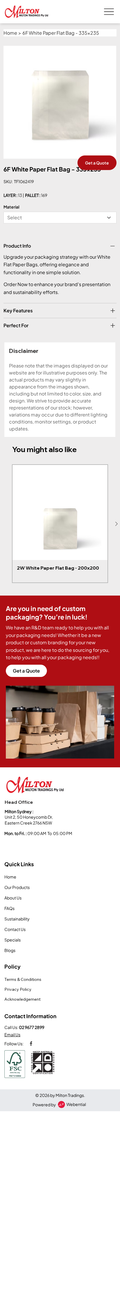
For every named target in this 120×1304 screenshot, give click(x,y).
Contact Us (15, 929)
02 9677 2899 (31, 1027)
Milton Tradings (70, 1095)
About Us (13, 897)
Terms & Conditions (22, 979)
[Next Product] (116, 523)
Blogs (9, 950)
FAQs (9, 908)
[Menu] (109, 11)
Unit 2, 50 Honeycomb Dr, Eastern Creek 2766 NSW (29, 819)
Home (10, 876)
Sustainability (17, 918)
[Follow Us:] (30, 1043)
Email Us (12, 1034)
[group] (60, 523)
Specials (12, 939)
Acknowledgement (22, 999)
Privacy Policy (17, 989)
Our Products (17, 887)
